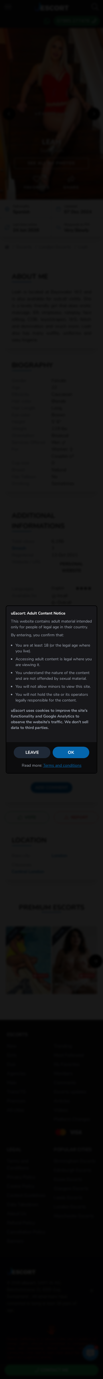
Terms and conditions (62, 765)
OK (71, 752)
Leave (32, 752)
